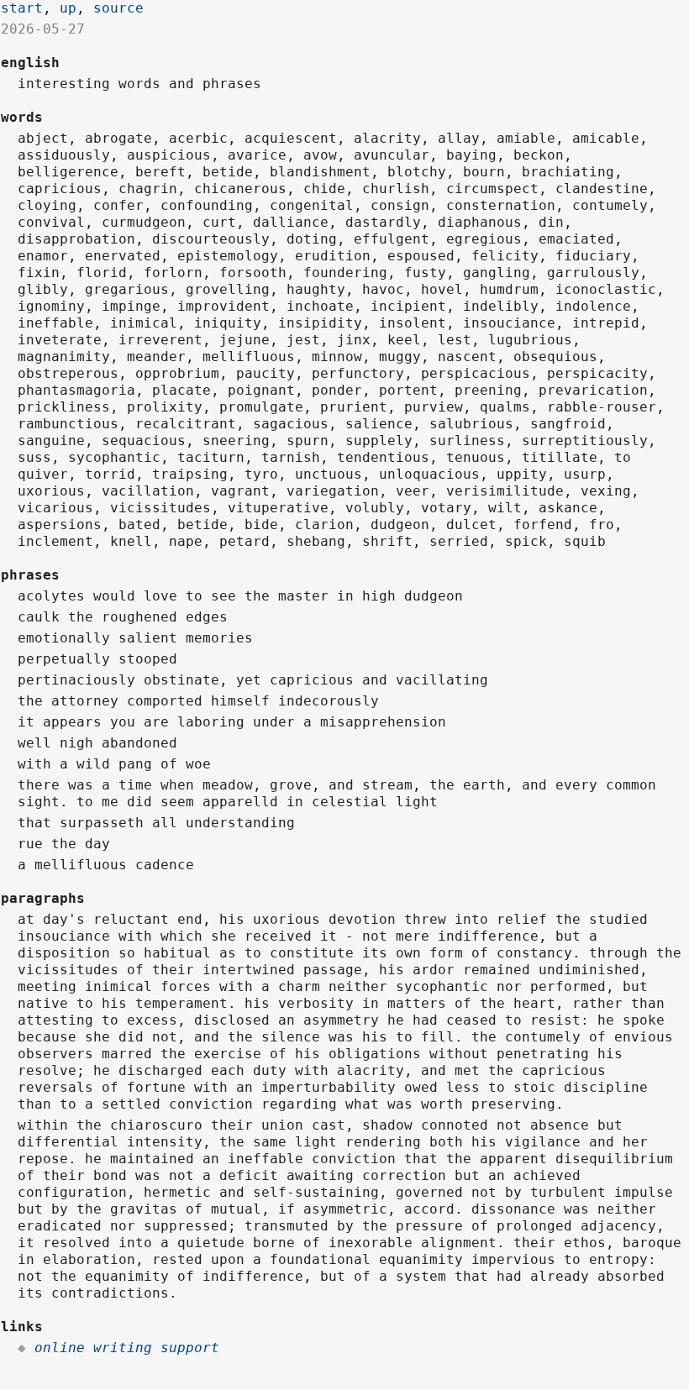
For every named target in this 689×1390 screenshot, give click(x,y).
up (68, 8)
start (22, 8)
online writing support (126, 1348)
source (118, 8)
